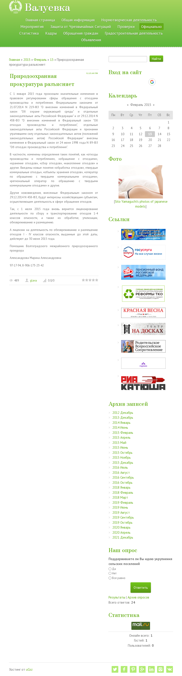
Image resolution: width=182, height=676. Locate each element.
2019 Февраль (122, 502)
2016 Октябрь (122, 482)
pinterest (133, 669)
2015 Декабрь (122, 462)
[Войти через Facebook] (136, 82)
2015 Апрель (121, 437)
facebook (124, 669)
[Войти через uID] (121, 82)
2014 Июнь (120, 427)
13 (51, 59)
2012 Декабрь (122, 412)
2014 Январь (121, 422)
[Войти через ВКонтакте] (129, 82)
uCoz (29, 669)
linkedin (151, 669)
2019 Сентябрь (123, 517)
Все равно (118, 578)
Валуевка (47, 6)
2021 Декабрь (122, 537)
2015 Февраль (122, 432)
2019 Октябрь (122, 522)
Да (114, 569)
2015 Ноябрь (121, 457)
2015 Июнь (120, 447)
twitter (115, 669)
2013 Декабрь (122, 417)
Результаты (117, 597)
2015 (26, 59)
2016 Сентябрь (123, 477)
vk (169, 669)
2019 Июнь (120, 507)
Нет (114, 573)
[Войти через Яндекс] (144, 82)
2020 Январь (121, 527)
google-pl (142, 669)
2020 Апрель (121, 532)
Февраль (40, 59)
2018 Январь (121, 487)
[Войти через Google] (152, 81)
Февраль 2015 (140, 105)
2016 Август (121, 472)
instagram (160, 669)
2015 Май (119, 442)
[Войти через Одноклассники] (159, 82)
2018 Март (120, 497)
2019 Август (121, 512)
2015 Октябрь (122, 452)
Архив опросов (138, 597)
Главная (14, 59)
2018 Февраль (122, 492)
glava (33, 280)
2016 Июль (120, 467)
